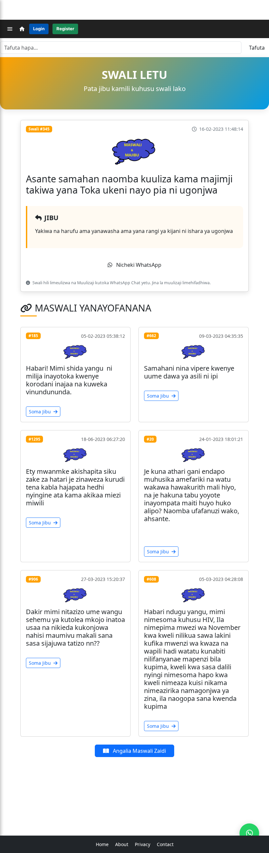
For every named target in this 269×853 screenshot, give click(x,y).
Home (102, 844)
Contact (165, 844)
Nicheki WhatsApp (138, 265)
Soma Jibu (40, 411)
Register (65, 28)
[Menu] (10, 29)
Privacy (142, 844)
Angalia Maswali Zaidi (139, 750)
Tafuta (257, 47)
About (121, 844)
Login (39, 28)
